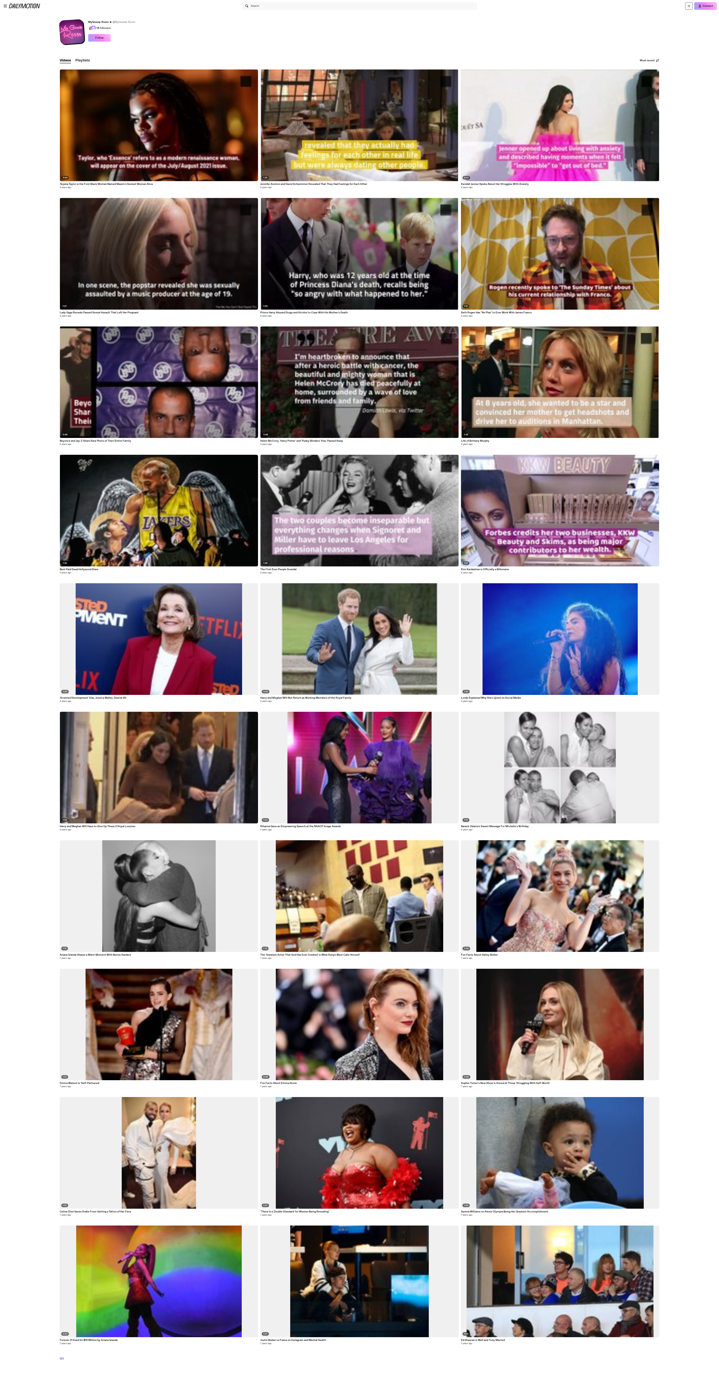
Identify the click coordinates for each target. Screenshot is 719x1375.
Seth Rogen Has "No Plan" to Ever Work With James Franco (496, 312)
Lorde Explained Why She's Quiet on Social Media (491, 697)
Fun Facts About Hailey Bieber (479, 954)
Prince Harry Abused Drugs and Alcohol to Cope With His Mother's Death (304, 312)
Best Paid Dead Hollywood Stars (79, 569)
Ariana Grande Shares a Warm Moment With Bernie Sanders (95, 954)
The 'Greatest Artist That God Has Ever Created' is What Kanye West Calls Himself (310, 954)
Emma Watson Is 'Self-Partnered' (80, 1083)
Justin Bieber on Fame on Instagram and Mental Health (293, 1340)
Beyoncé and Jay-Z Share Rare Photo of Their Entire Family (95, 440)
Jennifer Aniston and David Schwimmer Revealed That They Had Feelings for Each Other (313, 184)
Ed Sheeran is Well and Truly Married (483, 1340)
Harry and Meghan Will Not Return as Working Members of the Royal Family (305, 697)
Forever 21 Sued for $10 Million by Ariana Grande (89, 1340)
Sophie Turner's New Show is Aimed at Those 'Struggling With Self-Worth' (505, 1083)
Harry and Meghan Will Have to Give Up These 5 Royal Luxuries (97, 826)
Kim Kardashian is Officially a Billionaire (485, 569)
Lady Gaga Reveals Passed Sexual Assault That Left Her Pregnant (99, 312)
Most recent (647, 60)
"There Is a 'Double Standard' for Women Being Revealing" (295, 1211)
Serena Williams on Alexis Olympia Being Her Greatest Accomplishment (504, 1211)
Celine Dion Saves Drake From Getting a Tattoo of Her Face (95, 1211)
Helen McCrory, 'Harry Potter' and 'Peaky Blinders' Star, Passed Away (301, 440)
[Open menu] (5, 6)
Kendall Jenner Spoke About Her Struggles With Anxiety (495, 184)
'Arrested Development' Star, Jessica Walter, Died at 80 (93, 697)
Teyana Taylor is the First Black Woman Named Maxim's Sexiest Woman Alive (106, 184)
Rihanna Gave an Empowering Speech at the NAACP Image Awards (300, 826)
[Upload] (689, 6)
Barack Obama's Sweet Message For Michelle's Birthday (495, 826)
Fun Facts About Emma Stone (278, 1083)
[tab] (65, 60)
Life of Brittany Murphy (475, 440)
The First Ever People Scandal (278, 569)
